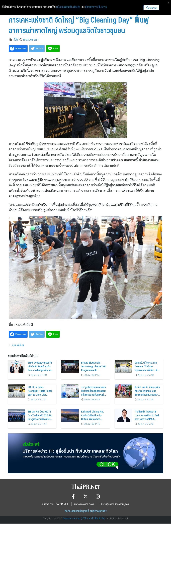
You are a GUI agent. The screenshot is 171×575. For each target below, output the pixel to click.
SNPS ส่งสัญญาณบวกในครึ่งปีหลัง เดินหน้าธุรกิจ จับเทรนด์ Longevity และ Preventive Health (40, 368)
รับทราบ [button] (151, 7)
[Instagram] (98, 496)
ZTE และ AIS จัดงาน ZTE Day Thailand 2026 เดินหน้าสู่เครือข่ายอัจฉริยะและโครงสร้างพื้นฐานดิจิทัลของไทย (40, 419)
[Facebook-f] (73, 496)
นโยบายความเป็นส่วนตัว (68, 7)
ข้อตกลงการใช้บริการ (96, 7)
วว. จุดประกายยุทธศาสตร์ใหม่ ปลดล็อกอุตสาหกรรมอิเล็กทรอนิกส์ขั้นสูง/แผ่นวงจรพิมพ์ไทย (93, 392)
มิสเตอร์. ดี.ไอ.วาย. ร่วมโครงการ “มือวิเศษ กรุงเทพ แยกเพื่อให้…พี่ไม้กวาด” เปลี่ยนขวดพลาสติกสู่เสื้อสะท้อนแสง (146, 370)
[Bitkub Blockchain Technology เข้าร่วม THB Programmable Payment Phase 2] (70, 366)
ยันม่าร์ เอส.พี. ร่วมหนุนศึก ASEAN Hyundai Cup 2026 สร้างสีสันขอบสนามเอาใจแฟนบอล (147, 392)
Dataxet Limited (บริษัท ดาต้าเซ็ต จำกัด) (84, 518)
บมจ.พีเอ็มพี (18, 345)
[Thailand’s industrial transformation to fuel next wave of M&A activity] (123, 415)
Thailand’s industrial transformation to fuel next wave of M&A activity (147, 417)
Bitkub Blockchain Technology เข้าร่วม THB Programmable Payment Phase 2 (93, 368)
